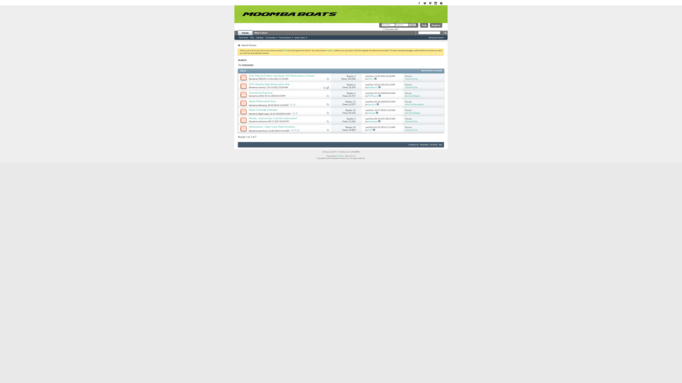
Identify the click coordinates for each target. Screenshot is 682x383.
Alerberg (263, 105)
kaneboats (373, 121)
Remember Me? (392, 29)
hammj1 (262, 87)
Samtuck (372, 104)
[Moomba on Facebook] (419, 3)
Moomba (424, 145)
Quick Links (300, 38)
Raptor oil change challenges (263, 110)
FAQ (252, 38)
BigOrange (264, 114)
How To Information (414, 104)
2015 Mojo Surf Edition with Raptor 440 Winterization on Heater (282, 75)
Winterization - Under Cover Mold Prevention (272, 127)
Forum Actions (285, 38)
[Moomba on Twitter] (424, 3)
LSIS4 (261, 96)
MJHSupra (373, 96)
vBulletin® (340, 156)
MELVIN (262, 79)
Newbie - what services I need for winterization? (273, 118)
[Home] (289, 14)
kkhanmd (263, 121)
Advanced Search (436, 38)
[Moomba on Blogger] (443, 3)
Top (440, 145)
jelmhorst (263, 131)
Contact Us (413, 145)
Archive (433, 145)
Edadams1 (373, 87)
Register (436, 25)
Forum (245, 33)
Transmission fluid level (260, 92)
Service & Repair (412, 96)
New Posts (243, 38)
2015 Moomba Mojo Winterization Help (269, 84)
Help (424, 25)
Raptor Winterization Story (262, 101)
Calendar (260, 38)
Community (270, 38)
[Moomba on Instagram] (436, 3)
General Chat (411, 79)
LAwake (371, 113)
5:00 (370, 130)
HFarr (371, 79)
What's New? (260, 33)
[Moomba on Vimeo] (430, 3)
